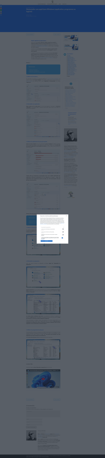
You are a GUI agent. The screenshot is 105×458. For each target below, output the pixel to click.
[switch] (63, 229)
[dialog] (52, 229)
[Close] (66, 216)
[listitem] (52, 227)
